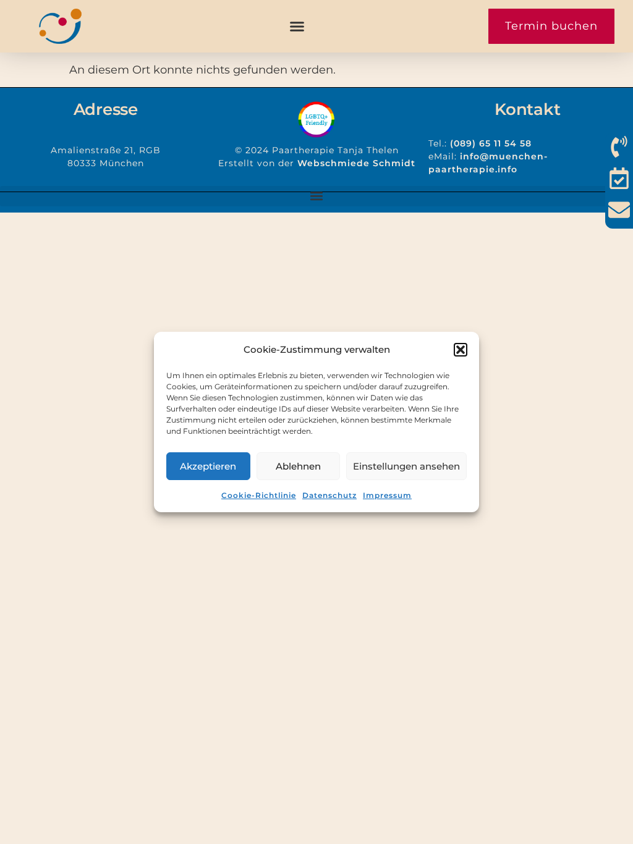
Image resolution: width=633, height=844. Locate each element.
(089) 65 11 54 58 (491, 143)
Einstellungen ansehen (406, 466)
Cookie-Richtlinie (258, 495)
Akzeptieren (208, 466)
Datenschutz (329, 495)
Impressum (387, 495)
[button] (460, 350)
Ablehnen (298, 466)
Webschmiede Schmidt (356, 163)
